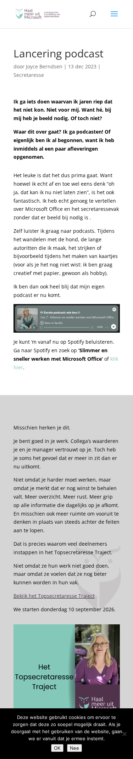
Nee (74, 748)
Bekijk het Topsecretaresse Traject (54, 595)
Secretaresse (28, 75)
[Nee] (124, 733)
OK (57, 748)
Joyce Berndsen (44, 66)
